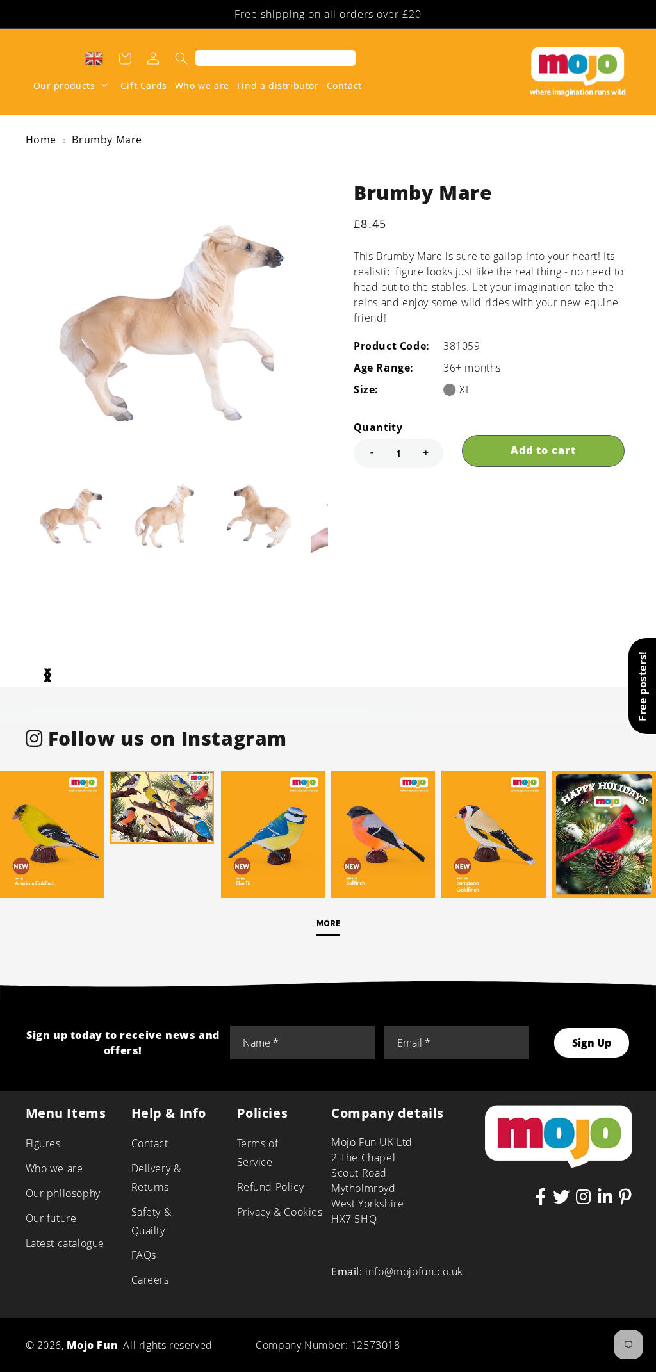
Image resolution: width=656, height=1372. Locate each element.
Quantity (378, 427)
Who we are (54, 1168)
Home (41, 140)
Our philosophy (63, 1193)
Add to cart (543, 450)
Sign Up (591, 1043)
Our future (51, 1218)
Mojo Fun (92, 1345)
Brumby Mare (107, 140)
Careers (150, 1280)
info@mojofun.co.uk (414, 1271)
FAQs (143, 1255)
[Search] (181, 58)
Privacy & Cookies (280, 1212)
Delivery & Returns (156, 1177)
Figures (43, 1143)
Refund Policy (270, 1187)
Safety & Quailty (151, 1221)
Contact (149, 1143)
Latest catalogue (65, 1243)
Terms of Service (258, 1152)
